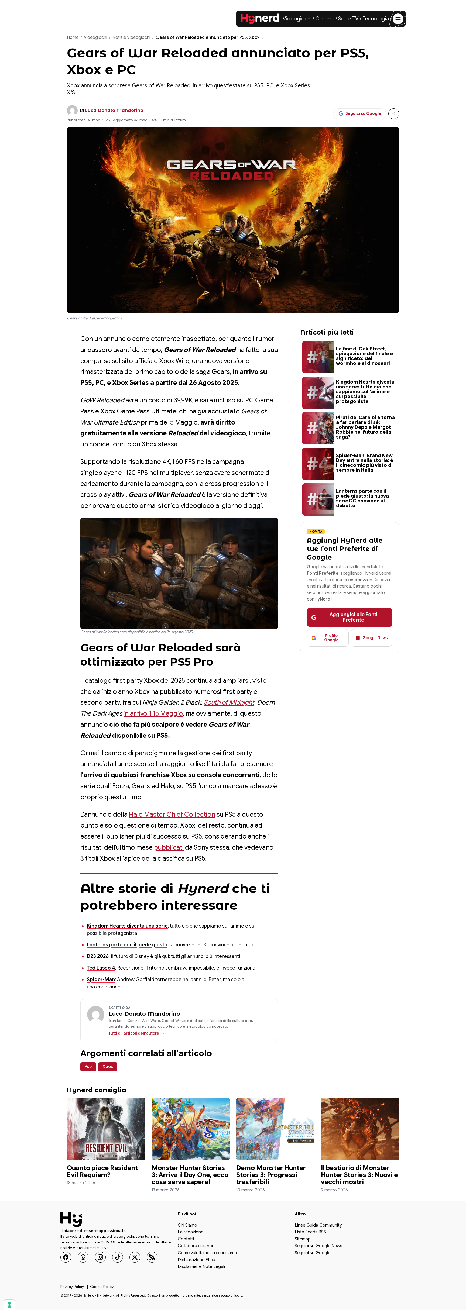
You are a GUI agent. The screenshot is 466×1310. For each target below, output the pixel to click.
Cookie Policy (102, 1286)
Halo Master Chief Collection (172, 815)
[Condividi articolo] (393, 113)
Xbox (107, 1066)
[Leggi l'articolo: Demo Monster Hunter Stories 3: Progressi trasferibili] (275, 1129)
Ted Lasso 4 (101, 968)
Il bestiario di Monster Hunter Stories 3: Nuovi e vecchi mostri (359, 1175)
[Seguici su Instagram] (100, 1257)
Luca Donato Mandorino (114, 110)
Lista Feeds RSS (310, 1232)
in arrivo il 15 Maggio (153, 713)
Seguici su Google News (318, 1246)
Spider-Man (101, 979)
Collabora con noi (195, 1246)
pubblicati (169, 847)
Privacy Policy (72, 1286)
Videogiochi (297, 18)
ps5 (88, 1066)
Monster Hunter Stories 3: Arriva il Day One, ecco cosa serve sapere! (190, 1175)
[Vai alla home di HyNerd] (260, 18)
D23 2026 (98, 956)
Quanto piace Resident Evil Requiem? (102, 1171)
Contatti (186, 1239)
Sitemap (303, 1239)
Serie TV (348, 18)
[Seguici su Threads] (83, 1257)
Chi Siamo (187, 1225)
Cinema (324, 18)
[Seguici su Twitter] (134, 1257)
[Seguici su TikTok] (117, 1257)
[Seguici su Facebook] (65, 1257)
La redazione (190, 1232)
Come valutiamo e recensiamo (207, 1253)
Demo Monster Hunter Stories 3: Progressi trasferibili (271, 1175)
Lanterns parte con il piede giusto (127, 945)
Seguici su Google (312, 1253)
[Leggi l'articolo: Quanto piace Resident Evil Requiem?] (106, 1129)
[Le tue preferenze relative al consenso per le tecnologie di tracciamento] (9, 1305)
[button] (179, 573)
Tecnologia (375, 18)
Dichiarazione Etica (196, 1260)
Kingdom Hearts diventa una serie (127, 926)
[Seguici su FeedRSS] (152, 1257)
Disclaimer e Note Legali (201, 1267)
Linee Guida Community (318, 1225)
